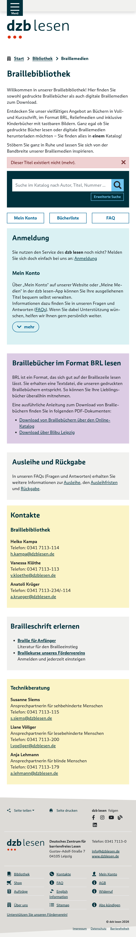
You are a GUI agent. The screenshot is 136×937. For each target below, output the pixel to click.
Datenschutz (98, 928)
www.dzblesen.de (105, 856)
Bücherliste (68, 218)
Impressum (80, 928)
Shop (18, 883)
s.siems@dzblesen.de (31, 718)
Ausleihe (72, 482)
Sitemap (62, 905)
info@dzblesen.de (106, 851)
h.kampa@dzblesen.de (32, 554)
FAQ (110, 218)
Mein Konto (25, 218)
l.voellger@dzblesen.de (33, 746)
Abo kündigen (109, 905)
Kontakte (63, 874)
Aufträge (21, 891)
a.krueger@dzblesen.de (33, 596)
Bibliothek (42, 58)
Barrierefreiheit (119, 928)
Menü (14, 13)
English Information (58, 894)
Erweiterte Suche (107, 196)
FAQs (41, 309)
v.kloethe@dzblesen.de (33, 575)
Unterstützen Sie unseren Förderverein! (37, 914)
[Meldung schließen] (123, 162)
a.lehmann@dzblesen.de (34, 773)
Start (19, 58)
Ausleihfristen (104, 482)
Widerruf (106, 891)
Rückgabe (30, 489)
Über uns (21, 905)
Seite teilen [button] (22, 810)
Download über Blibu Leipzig (47, 432)
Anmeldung (85, 258)
